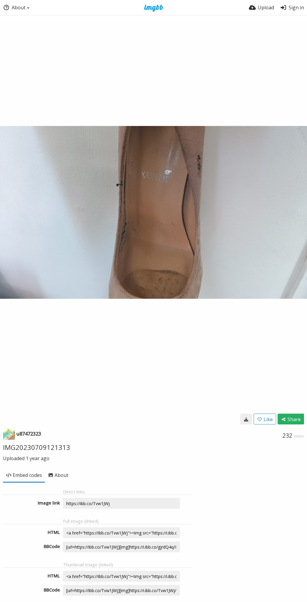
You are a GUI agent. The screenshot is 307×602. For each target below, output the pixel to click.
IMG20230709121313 (36, 447)
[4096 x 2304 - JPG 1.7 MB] (246, 419)
